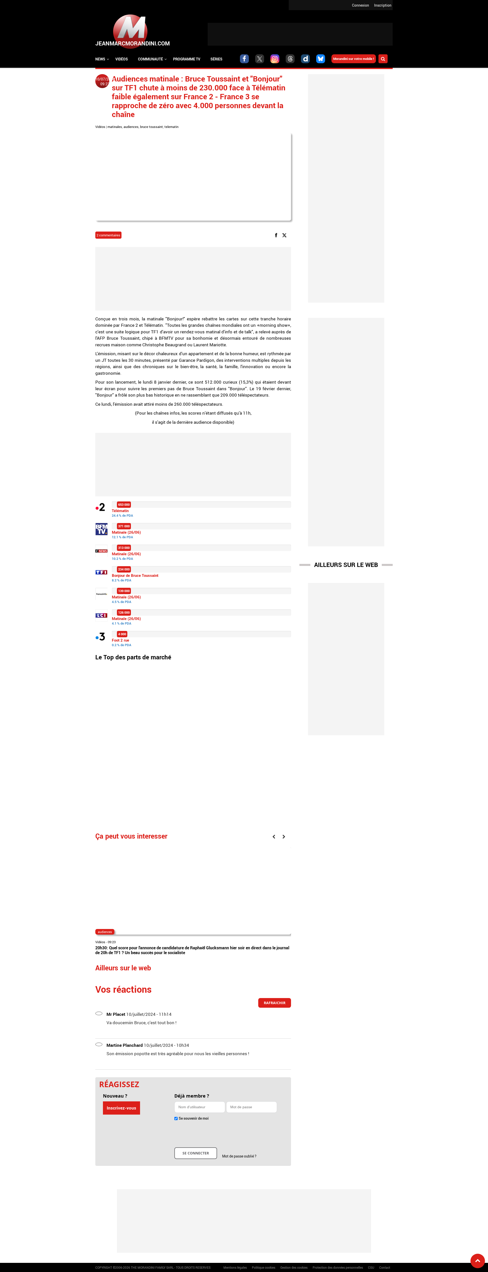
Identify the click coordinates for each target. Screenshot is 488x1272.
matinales (115, 126)
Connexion (360, 5)
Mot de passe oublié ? (239, 1156)
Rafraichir (274, 1002)
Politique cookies (263, 1267)
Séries (216, 59)
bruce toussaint (151, 126)
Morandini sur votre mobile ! (353, 58)
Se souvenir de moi (194, 1118)
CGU (371, 1267)
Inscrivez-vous (121, 1108)
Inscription (382, 5)
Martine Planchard (124, 1045)
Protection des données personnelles (338, 1267)
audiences (131, 126)
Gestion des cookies (294, 1267)
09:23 (112, 942)
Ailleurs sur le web (346, 565)
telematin (171, 126)
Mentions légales (235, 1267)
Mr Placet (115, 1014)
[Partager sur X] (285, 235)
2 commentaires (108, 235)
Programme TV (186, 59)
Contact (384, 1267)
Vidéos (121, 59)
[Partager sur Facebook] (277, 235)
